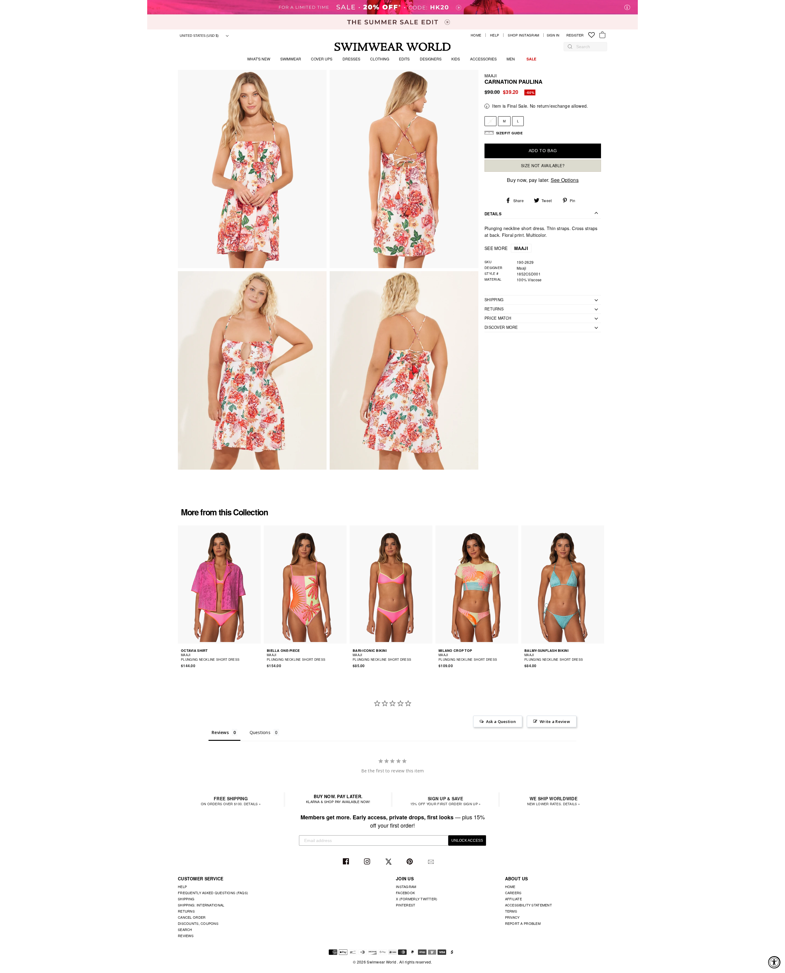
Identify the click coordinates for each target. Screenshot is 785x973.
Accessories (483, 58)
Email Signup (431, 862)
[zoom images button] (252, 169)
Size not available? (543, 165)
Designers (431, 58)
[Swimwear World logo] (392, 47)
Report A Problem (523, 923)
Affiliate (513, 898)
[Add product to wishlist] (257, 657)
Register (575, 35)
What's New (258, 58)
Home (476, 35)
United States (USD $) (200, 35)
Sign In (554, 35)
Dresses (351, 58)
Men (511, 58)
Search (185, 929)
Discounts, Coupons (198, 923)
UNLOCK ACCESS (467, 840)
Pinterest (410, 862)
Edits (404, 58)
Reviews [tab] (220, 732)
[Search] (570, 46)
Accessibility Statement (528, 904)
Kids (455, 58)
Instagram (368, 862)
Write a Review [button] (555, 721)
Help (494, 35)
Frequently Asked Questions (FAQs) (213, 892)
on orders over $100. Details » (231, 800)
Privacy (512, 917)
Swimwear (290, 58)
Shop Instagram (523, 35)
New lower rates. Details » (553, 800)
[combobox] (588, 46)
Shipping (186, 898)
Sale (531, 59)
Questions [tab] (260, 732)
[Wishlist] (591, 35)
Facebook (346, 862)
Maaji (490, 76)
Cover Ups (321, 58)
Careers (513, 892)
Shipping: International (201, 904)
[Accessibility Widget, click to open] (774, 962)
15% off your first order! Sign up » (445, 800)
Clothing (379, 58)
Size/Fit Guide (509, 133)
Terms (511, 911)
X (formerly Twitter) (417, 898)
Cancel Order (191, 917)
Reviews (185, 935)
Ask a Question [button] (501, 721)
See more (506, 248)
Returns (186, 911)
